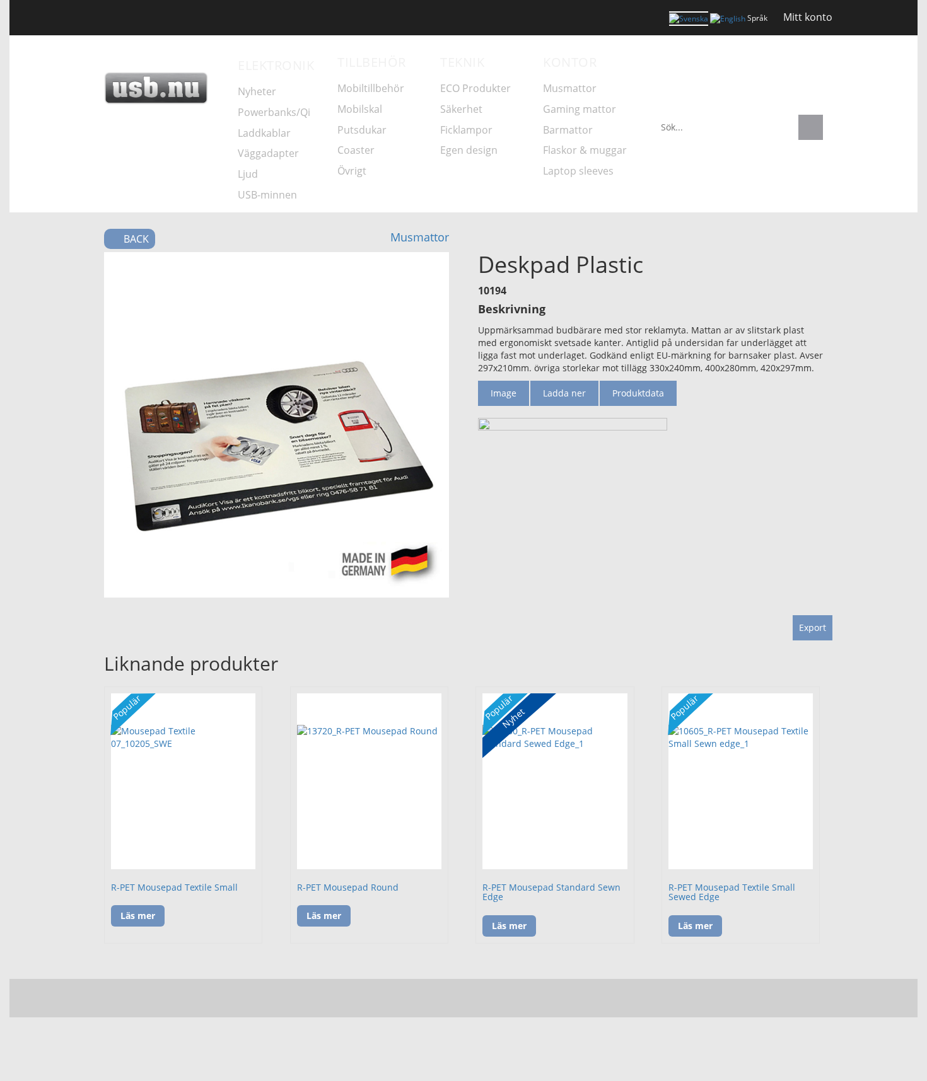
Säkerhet (461, 109)
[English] (727, 18)
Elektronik (276, 65)
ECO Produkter (475, 88)
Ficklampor (466, 130)
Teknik (462, 62)
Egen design (469, 150)
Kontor (570, 62)
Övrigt (351, 171)
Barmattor (568, 130)
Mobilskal (359, 109)
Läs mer (137, 916)
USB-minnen (267, 195)
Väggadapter (268, 153)
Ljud (248, 174)
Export (812, 627)
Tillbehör (371, 62)
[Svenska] (688, 18)
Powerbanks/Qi (274, 112)
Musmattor (570, 88)
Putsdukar (362, 130)
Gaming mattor (579, 109)
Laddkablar (264, 133)
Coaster (356, 150)
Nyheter (156, 166)
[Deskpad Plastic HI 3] (276, 424)
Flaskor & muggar (585, 150)
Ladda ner (564, 393)
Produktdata (638, 393)
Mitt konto (807, 17)
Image (503, 393)
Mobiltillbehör (370, 88)
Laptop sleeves (578, 171)
